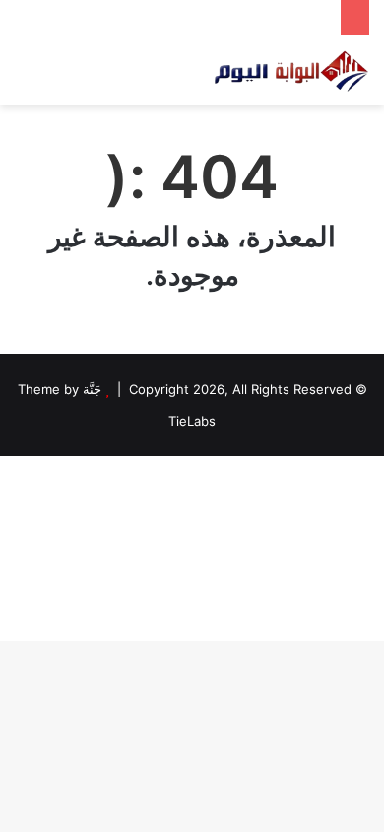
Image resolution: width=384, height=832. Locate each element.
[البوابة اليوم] (290, 70)
